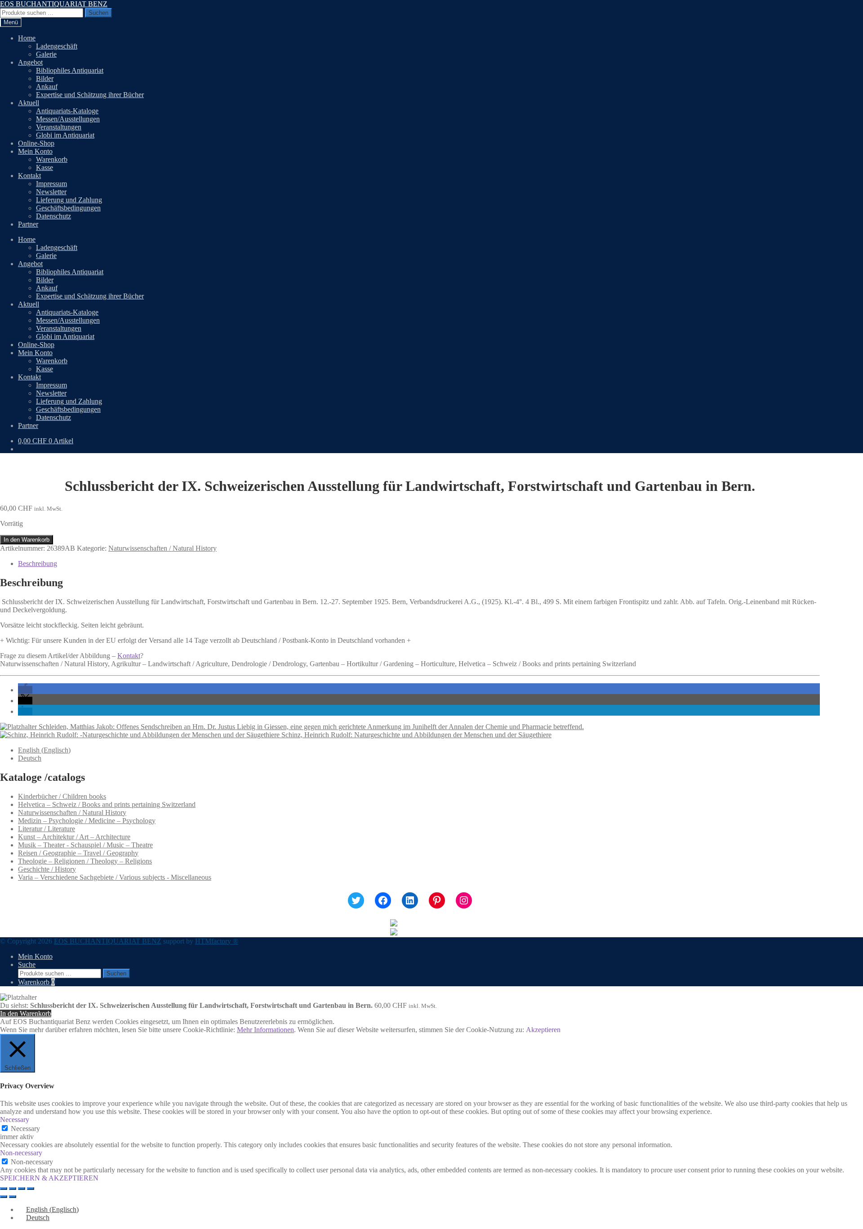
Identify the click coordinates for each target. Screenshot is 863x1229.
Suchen (98, 12)
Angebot (30, 62)
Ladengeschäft (56, 46)
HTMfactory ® (216, 941)
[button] (25, 690)
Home (27, 38)
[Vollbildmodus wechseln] (12, 1188)
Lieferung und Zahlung (69, 200)
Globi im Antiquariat (65, 135)
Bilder (44, 78)
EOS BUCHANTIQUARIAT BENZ (53, 4)
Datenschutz (53, 216)
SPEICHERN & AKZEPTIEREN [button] (49, 1178)
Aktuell (28, 103)
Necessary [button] (14, 1119)
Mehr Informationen (265, 1029)
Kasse (44, 167)
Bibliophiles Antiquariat (69, 70)
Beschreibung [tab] (37, 563)
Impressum (51, 183)
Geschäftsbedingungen (68, 208)
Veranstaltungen (58, 127)
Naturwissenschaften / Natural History (162, 548)
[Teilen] (21, 1188)
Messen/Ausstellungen (68, 119)
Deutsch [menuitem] (29, 758)
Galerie (46, 54)
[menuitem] (44, 750)
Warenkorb (51, 159)
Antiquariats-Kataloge (67, 111)
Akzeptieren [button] (543, 1029)
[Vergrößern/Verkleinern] (3, 1188)
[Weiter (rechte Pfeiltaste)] (12, 1196)
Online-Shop (36, 143)
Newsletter (51, 192)
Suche (27, 964)
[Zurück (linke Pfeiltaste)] (3, 1196)
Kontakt (29, 175)
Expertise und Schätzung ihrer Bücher (90, 94)
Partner (28, 224)
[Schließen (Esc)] (30, 1188)
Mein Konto (35, 151)
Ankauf (47, 86)
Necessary (25, 1128)
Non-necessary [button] (21, 1153)
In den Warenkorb (26, 539)
